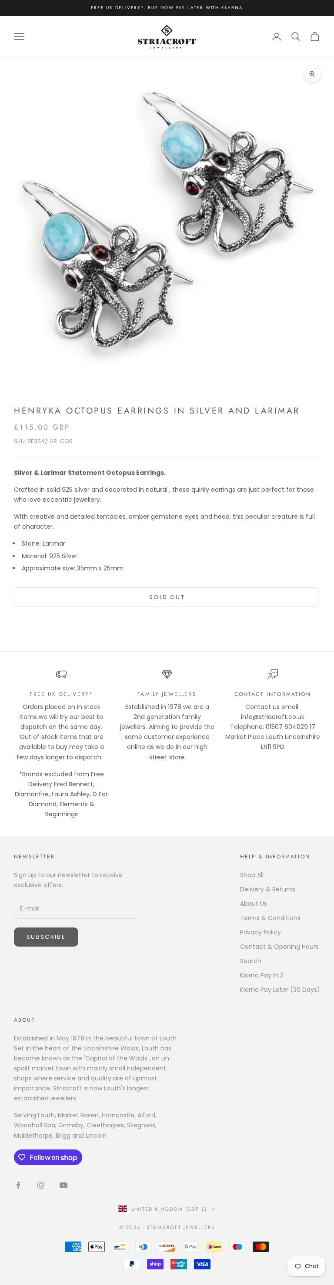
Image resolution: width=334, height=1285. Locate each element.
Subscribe (46, 937)
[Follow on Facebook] (18, 1185)
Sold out (167, 597)
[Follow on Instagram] (41, 1185)
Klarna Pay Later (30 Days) (280, 989)
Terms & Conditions (270, 918)
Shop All (252, 875)
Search (250, 961)
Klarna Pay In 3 (262, 975)
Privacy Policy (260, 932)
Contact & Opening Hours (279, 946)
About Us (253, 903)
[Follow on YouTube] (63, 1185)
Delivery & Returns (267, 889)
